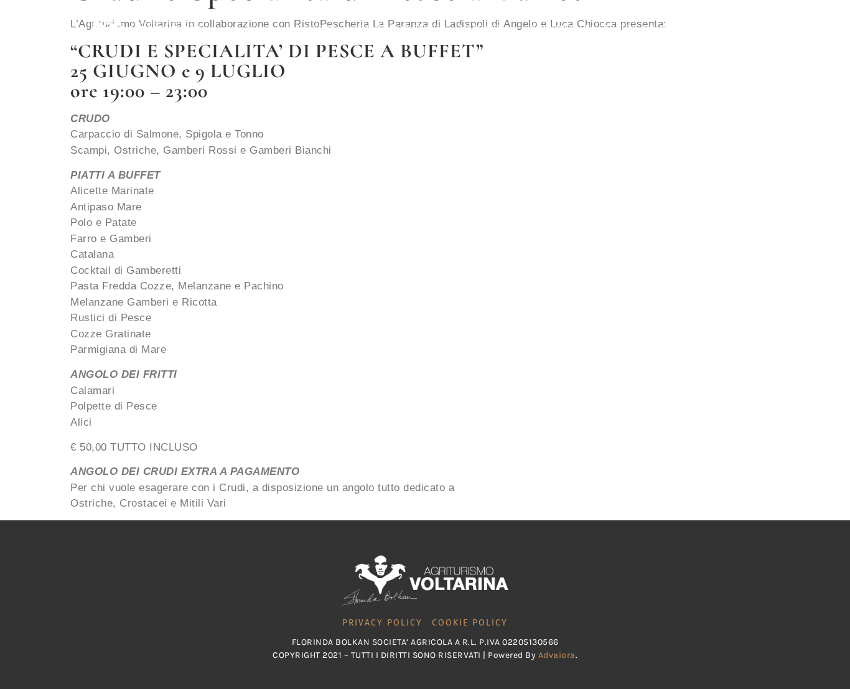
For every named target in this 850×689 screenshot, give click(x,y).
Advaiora (557, 655)
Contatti (732, 28)
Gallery (315, 28)
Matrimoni (484, 28)
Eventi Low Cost (397, 28)
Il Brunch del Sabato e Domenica (610, 28)
